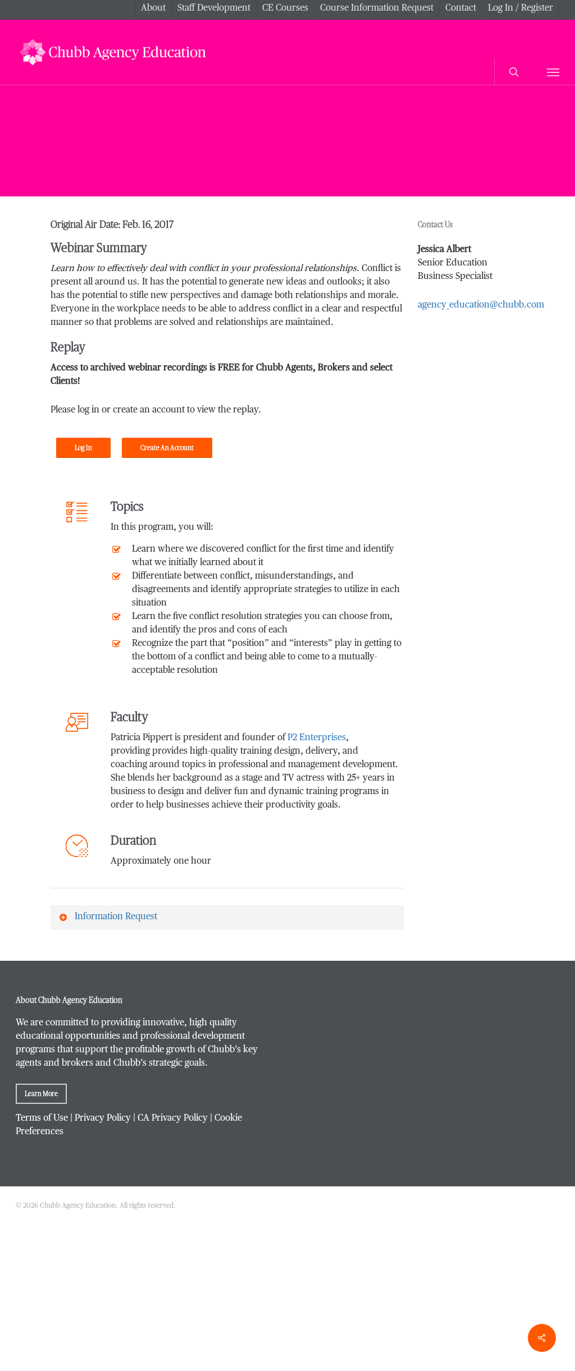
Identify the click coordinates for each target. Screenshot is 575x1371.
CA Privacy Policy (173, 1118)
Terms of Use (42, 1118)
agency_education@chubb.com (481, 305)
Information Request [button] (116, 917)
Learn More (41, 1093)
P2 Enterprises (317, 737)
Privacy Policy (103, 1118)
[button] (553, 72)
